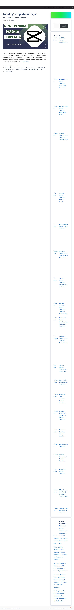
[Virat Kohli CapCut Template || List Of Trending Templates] (56, 326)
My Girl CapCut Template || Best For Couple (62, 197)
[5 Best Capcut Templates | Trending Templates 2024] (56, 498)
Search (55, 23)
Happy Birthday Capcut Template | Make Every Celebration (63, 83)
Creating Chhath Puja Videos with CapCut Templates (62, 415)
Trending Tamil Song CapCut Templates (63, 510)
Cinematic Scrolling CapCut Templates (60, 557)
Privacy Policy (61, 608)
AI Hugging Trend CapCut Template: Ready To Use (60, 540)
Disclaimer (55, 608)
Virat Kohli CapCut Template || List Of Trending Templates (63, 322)
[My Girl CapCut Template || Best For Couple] (56, 208)
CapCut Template (7, 3)
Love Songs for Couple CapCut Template (63, 226)
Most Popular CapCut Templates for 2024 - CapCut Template (60, 566)
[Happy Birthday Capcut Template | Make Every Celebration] (56, 91)
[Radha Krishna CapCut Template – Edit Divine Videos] (56, 118)
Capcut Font (55, 7)
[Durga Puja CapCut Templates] (56, 478)
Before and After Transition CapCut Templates (62, 399)
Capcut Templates (62, 7)
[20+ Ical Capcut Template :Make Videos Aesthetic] (56, 289)
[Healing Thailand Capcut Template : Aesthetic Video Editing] (56, 309)
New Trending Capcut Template (14, 18)
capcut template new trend (22, 67)
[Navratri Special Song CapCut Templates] (56, 461)
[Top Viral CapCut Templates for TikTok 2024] (56, 371)
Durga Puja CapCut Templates (62, 471)
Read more (25, 61)
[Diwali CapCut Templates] (56, 448)
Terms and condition (68, 608)
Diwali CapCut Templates (61, 571)
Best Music (50, 7)
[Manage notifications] (71, 607)
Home (46, 7)
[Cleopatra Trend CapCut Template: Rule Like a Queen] (56, 263)
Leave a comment (9, 71)
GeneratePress (17, 608)
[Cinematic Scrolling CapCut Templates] (56, 436)
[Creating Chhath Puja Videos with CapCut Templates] (56, 419)
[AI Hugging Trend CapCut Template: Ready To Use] (56, 349)
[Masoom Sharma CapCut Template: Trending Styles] (56, 162)
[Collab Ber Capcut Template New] (56, 57)
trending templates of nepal (36, 69)
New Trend (69, 7)
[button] (73, 7)
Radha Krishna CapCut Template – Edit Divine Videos (63, 110)
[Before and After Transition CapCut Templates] (56, 402)
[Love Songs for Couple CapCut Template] (56, 237)
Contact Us (50, 608)
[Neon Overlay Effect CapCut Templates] (56, 386)
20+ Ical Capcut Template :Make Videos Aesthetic (63, 282)
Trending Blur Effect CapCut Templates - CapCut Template (59, 593)
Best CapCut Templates (10, 67)
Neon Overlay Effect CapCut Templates (63, 382)
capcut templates (33, 67)
